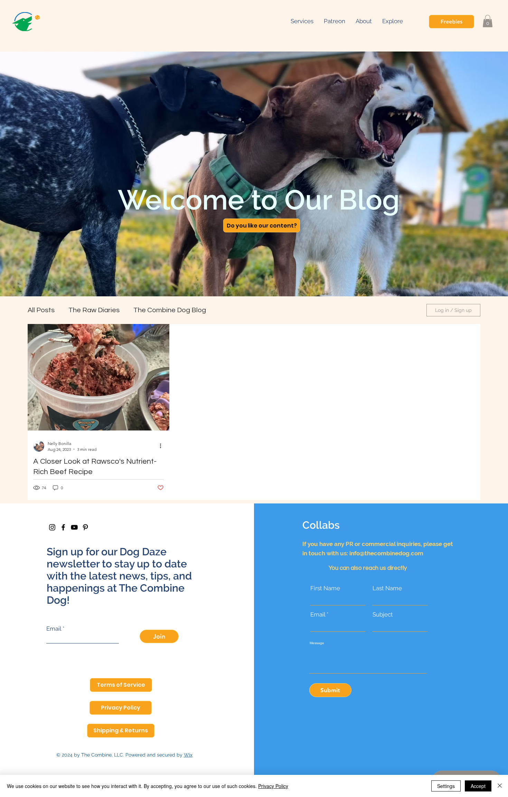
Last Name (387, 588)
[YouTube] (74, 527)
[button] (392, 21)
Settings (446, 785)
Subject (383, 615)
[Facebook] (63, 527)
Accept (478, 785)
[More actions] (163, 446)
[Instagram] (52, 527)
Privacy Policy (273, 785)
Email (53, 629)
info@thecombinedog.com (386, 553)
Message (317, 643)
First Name (325, 588)
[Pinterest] (85, 527)
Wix (188, 755)
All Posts (41, 310)
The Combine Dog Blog (169, 310)
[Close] (500, 785)
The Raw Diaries (94, 310)
